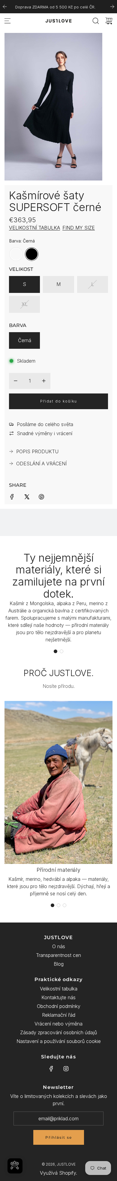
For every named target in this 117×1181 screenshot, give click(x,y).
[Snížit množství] (15, 380)
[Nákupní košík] (109, 20)
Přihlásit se (58, 1137)
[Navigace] (7, 20)
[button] (55, 651)
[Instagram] (66, 1068)
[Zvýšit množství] (43, 380)
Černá (24, 340)
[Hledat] (95, 20)
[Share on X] (26, 496)
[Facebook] (51, 1068)
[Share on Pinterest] (41, 496)
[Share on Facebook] (12, 496)
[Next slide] (112, 6)
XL (25, 304)
